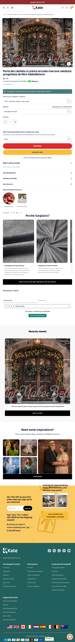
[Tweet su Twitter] (17, 213)
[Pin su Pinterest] (13, 213)
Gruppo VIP (6, 571)
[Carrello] (71, 8)
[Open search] (7, 306)
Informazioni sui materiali (35, 571)
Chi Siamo (30, 567)
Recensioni (55, 571)
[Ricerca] (8, 8)
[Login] (67, 7)
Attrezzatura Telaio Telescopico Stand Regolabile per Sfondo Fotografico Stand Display (29, 134)
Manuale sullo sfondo (9, 619)
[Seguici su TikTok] (59, 550)
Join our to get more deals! (37, 158)
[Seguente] (71, 42)
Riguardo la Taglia (8, 579)
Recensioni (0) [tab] (8, 300)
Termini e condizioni (33, 586)
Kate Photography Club (10, 608)
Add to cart (37, 413)
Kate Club (6, 575)
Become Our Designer (58, 590)
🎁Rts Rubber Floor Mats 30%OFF (37, 2)
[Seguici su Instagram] (54, 550)
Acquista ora (37, 152)
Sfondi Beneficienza (58, 575)
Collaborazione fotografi (59, 579)
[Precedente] (4, 42)
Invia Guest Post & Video (59, 586)
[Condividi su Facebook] (11, 213)
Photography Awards (58, 567)
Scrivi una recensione (37, 315)
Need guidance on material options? (62, 106)
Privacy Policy (31, 582)
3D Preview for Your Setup (11, 167)
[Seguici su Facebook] (49, 550)
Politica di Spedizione (33, 575)
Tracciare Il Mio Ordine (9, 586)
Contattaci (6, 567)
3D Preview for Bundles (10, 601)
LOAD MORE (37, 476)
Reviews (5, 605)
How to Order (7, 616)
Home (4, 14)
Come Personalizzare (9, 612)
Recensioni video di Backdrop (60, 582)
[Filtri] (11, 306)
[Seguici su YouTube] (69, 550)
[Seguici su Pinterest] (64, 550)
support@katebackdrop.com (11, 558)
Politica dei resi (31, 579)
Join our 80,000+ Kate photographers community (55, 515)
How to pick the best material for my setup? (37, 282)
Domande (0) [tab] (42, 300)
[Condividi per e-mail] (20, 212)
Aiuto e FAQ (6, 582)
